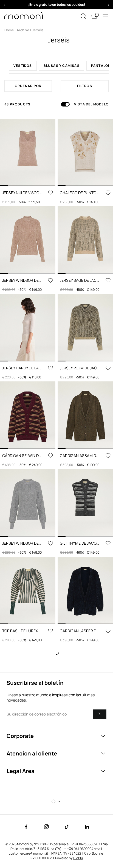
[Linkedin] (86, 826)
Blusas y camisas (62, 65)
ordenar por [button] (28, 86)
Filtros (84, 86)
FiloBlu (78, 858)
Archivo (23, 30)
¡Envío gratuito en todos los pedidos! (56, 4)
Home (9, 30)
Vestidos (22, 65)
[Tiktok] (66, 826)
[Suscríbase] (99, 714)
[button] (56, 4)
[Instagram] (46, 826)
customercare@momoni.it (28, 853)
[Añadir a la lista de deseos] (50, 193)
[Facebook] (26, 826)
